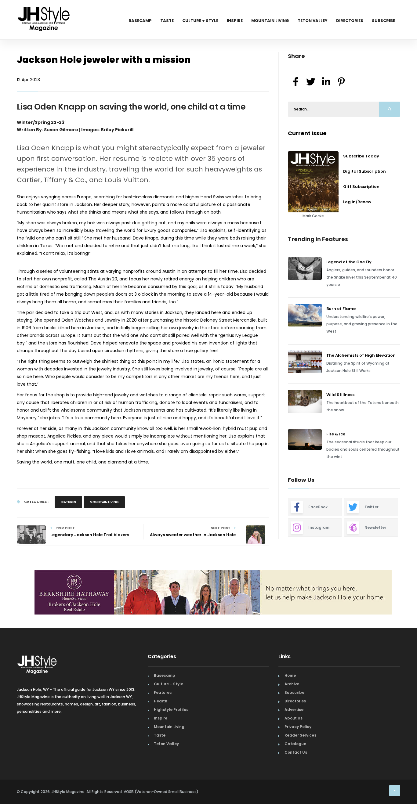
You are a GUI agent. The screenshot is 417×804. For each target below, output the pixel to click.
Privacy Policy (298, 726)
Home (290, 675)
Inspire (235, 20)
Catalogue (295, 743)
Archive (292, 684)
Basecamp (140, 20)
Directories (349, 20)
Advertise (294, 709)
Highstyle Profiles (171, 709)
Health (160, 701)
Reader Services (300, 735)
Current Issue (307, 133)
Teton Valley (313, 20)
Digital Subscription (364, 171)
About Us (294, 718)
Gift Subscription (361, 186)
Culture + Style (200, 20)
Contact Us (296, 752)
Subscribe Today (361, 156)
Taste (167, 20)
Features (68, 502)
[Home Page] (44, 10)
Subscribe (383, 20)
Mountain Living (270, 20)
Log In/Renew (357, 202)
